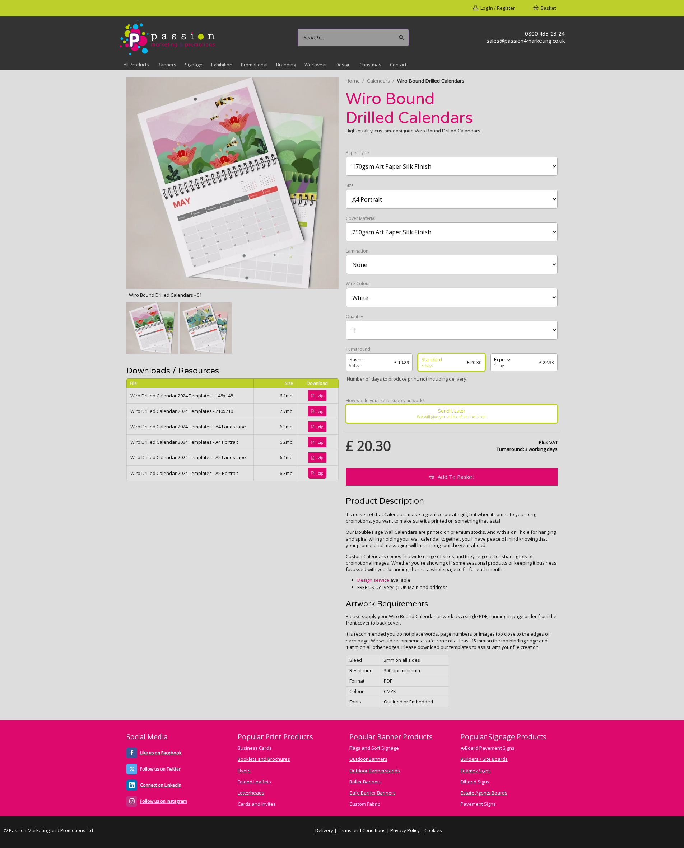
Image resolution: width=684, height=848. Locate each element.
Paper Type (357, 152)
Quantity (354, 316)
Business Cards (255, 748)
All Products (136, 64)
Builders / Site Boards (484, 759)
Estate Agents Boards (484, 793)
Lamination (357, 251)
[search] (402, 37)
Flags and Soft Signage (374, 748)
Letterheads (251, 793)
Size (350, 185)
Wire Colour (358, 283)
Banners (167, 64)
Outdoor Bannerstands (374, 770)
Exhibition (221, 64)
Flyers (244, 770)
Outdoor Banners (368, 759)
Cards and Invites (257, 804)
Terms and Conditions (362, 830)
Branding (286, 64)
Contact (398, 64)
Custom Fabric (364, 804)
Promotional (254, 64)
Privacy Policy (405, 830)
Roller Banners (365, 781)
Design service (373, 580)
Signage (194, 64)
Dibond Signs (475, 781)
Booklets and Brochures (264, 759)
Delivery (324, 830)
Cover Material (361, 218)
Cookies (433, 830)
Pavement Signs (478, 804)
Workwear (315, 64)
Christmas (370, 64)
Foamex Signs (476, 770)
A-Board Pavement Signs (488, 748)
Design (343, 64)
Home (353, 80)
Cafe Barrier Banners (372, 793)
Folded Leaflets (254, 781)
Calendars (378, 80)
